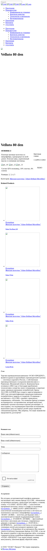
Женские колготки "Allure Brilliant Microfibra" (27, 179)
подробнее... (6, 509)
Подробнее (9, 222)
